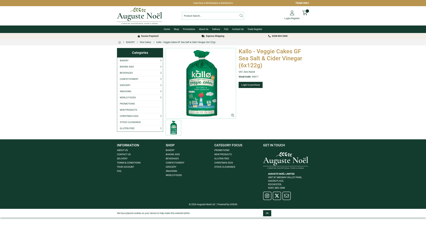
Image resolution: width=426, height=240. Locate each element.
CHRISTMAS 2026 (129, 116)
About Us (203, 29)
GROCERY (125, 85)
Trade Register (254, 29)
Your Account (125, 167)
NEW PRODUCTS (128, 109)
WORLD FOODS (128, 97)
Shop (176, 29)
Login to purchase (250, 85)
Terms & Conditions (129, 162)
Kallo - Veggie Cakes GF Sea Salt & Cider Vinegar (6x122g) (185, 42)
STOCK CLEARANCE (130, 122)
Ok (267, 213)
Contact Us (238, 29)
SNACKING (125, 91)
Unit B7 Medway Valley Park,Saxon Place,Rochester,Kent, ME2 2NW (285, 180)
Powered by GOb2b (227, 204)
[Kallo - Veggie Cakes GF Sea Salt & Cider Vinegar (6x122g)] (201, 83)
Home (167, 29)
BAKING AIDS (127, 66)
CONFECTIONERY (129, 79)
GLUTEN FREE (127, 128)
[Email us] (286, 196)
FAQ (226, 29)
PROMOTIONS (127, 103)
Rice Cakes (145, 42)
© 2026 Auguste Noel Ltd (202, 204)
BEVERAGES (126, 73)
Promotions (189, 29)
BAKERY (130, 42)
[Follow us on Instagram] (267, 196)
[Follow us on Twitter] (277, 196)
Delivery (216, 29)
